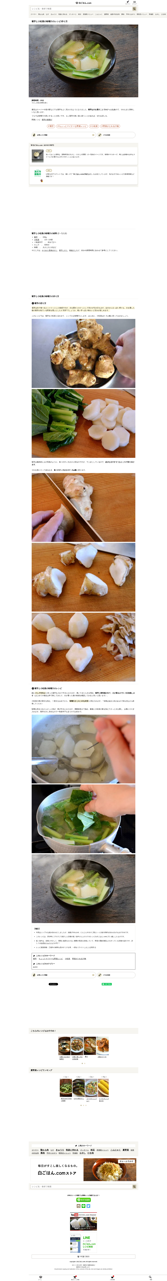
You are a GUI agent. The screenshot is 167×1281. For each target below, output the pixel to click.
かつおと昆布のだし (49, 250)
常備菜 (151, 14)
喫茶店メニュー (142, 14)
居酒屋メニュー (88, 14)
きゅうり (54, 14)
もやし (157, 14)
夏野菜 (106, 14)
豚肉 (122, 14)
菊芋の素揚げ (47, 120)
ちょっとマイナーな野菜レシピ (72, 126)
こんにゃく (98, 14)
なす (47, 14)
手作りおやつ (130, 14)
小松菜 (95, 126)
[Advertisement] (83, 209)
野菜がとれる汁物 (111, 126)
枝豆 (79, 14)
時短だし (72, 250)
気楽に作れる (62, 14)
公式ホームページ (47, 943)
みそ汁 (35, 967)
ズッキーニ (72, 14)
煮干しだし (63, 250)
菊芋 (52, 126)
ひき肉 (163, 14)
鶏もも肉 (41, 14)
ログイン (127, 4)
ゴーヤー (33, 14)
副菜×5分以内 (115, 14)
